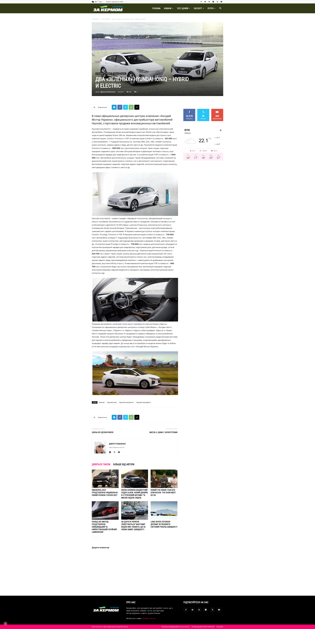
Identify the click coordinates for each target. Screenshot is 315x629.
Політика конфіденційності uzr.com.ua (175, 627)
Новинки (116, 73)
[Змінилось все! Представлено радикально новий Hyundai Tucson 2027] (105, 479)
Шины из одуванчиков (102, 432)
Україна (123, 73)
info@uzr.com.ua (148, 618)
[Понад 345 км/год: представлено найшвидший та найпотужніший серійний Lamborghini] (105, 510)
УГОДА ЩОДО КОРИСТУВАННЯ (203, 627)
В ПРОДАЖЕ (105, 19)
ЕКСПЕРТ (198, 8)
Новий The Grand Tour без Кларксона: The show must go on (163, 492)
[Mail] (205, 1)
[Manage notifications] (5, 624)
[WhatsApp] (131, 107)
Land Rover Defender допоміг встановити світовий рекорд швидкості (164, 524)
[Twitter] (217, 1)
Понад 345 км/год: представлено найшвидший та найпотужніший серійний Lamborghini (104, 527)
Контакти (220, 627)
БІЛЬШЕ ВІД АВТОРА (123, 464)
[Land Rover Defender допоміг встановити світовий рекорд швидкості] (164, 510)
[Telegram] (213, 1)
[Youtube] (221, 1)
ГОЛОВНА (156, 8)
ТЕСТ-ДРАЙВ (182, 8)
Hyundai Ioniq (112, 402)
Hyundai (102, 402)
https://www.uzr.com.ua (116, 447)
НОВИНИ (167, 8)
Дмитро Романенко (107, 92)
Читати (203, 110)
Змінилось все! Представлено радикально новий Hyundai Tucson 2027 (105, 492)
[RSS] (209, 1)
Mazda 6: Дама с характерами (163, 432)
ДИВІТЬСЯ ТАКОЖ (101, 464)
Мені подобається (189, 110)
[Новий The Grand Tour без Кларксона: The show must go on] (164, 479)
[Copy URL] (136, 107)
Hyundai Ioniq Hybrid (143, 402)
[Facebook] (201, 1)
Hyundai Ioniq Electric (126, 402)
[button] (220, 8)
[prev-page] (93, 537)
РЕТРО (210, 8)
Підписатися (217, 110)
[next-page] (97, 537)
